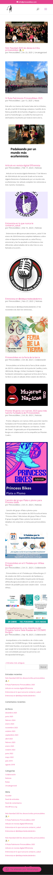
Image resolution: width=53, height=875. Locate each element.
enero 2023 (9, 746)
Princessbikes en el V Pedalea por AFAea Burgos (24, 564)
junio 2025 (9, 716)
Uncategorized (41, 52)
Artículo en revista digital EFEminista (22, 165)
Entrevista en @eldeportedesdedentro (23, 298)
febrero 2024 (10, 720)
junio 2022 (9, 753)
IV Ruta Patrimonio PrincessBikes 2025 (24, 98)
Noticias (38, 168)
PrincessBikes (14, 52)
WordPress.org (11, 807)
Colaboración (40, 360)
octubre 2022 (10, 750)
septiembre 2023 (11, 735)
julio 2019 (8, 761)
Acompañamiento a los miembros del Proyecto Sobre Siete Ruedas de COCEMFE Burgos (25, 630)
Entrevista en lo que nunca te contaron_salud (19, 224)
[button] (22, 869)
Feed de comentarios (13, 803)
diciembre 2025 (11, 713)
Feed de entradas (12, 799)
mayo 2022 (9, 757)
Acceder (8, 795)
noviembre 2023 (11, 727)
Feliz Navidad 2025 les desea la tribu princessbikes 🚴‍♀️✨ (22, 49)
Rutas (36, 100)
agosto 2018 (10, 764)
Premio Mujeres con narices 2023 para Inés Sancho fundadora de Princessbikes (26, 411)
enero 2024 (9, 724)
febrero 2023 (10, 742)
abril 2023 (9, 739)
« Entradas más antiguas (15, 663)
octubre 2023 (10, 731)
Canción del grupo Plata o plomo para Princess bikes (23, 501)
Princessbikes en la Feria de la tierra (22, 357)
